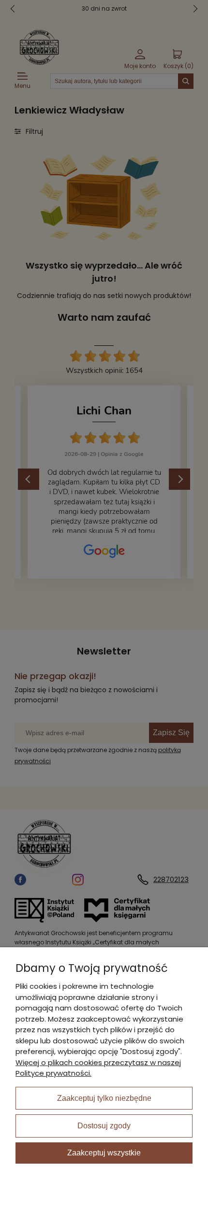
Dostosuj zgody (104, 1126)
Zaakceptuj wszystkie (104, 1153)
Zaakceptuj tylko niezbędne (104, 1098)
